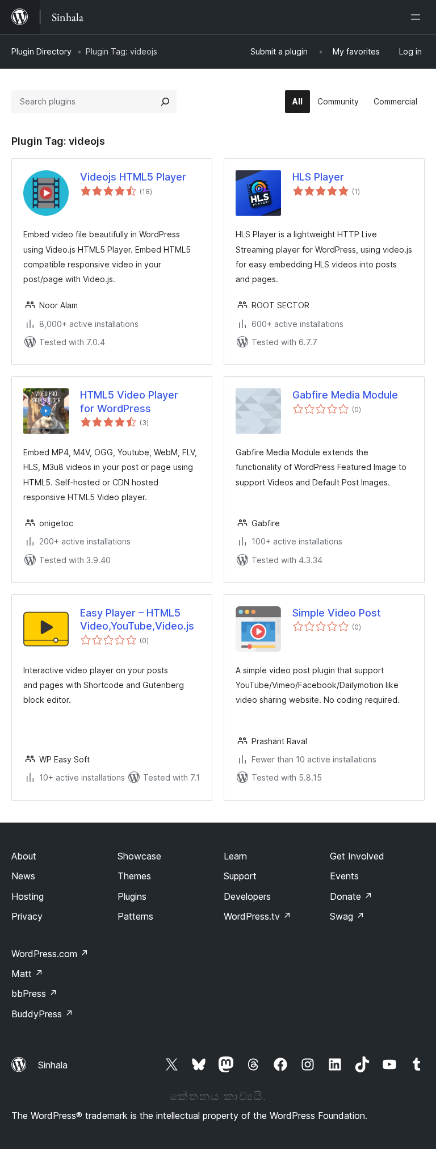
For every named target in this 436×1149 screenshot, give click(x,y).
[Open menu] (418, 17)
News (23, 876)
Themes (134, 876)
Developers (247, 896)
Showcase (139, 856)
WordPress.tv (257, 916)
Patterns (135, 916)
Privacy (27, 916)
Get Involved (357, 856)
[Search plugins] (165, 101)
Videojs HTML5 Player (133, 177)
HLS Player (318, 177)
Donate (351, 896)
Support (240, 876)
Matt (27, 973)
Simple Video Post (336, 613)
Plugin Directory (41, 51)
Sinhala (53, 1065)
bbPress (34, 993)
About (23, 856)
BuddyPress (42, 1014)
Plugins (132, 896)
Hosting (27, 896)
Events (344, 876)
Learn (235, 856)
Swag (347, 916)
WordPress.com (50, 953)
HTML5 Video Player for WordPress (129, 401)
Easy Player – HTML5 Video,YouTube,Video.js (137, 619)
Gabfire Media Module (345, 395)
